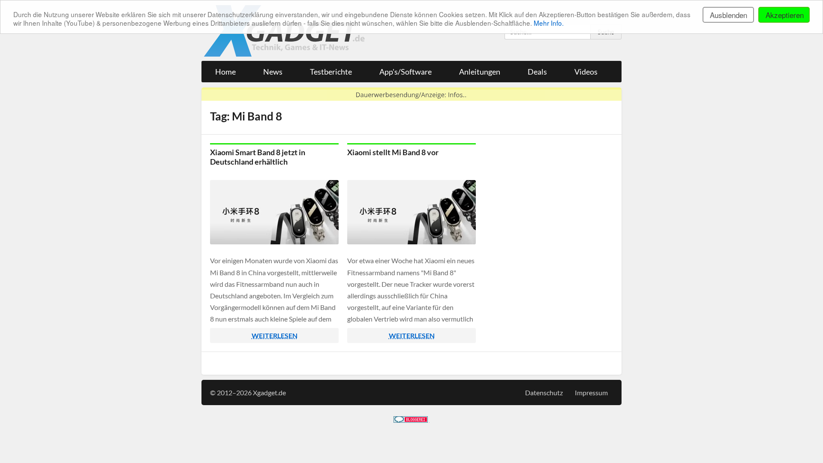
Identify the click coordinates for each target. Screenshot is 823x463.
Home (225, 71)
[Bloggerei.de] (410, 420)
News (272, 71)
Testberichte (331, 71)
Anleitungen (479, 71)
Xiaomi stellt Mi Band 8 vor (393, 152)
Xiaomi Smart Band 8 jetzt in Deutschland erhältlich (257, 156)
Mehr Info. (549, 22)
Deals (537, 71)
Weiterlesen (274, 335)
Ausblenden (728, 14)
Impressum (591, 392)
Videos (586, 71)
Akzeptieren (785, 14)
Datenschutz (544, 392)
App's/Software (405, 71)
